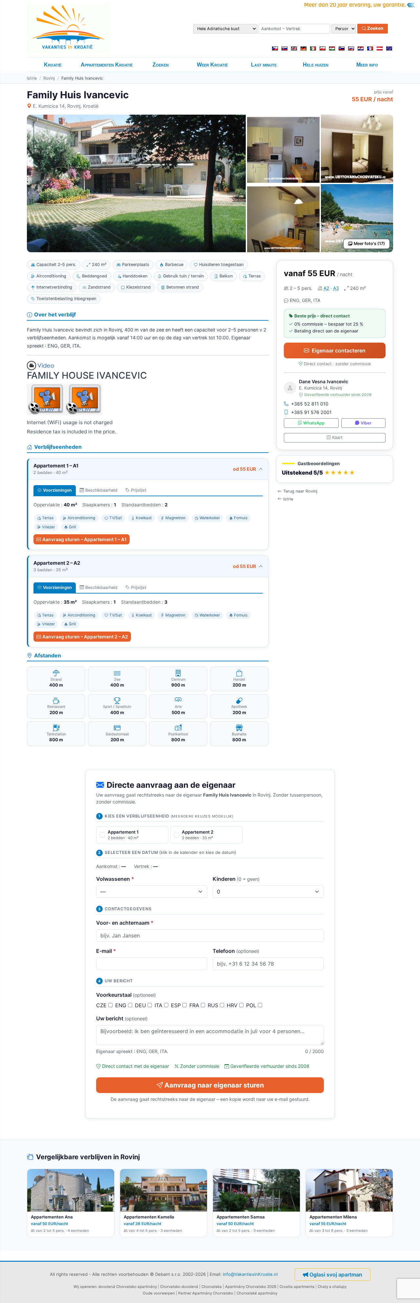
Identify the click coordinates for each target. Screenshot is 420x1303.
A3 (336, 288)
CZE (102, 1005)
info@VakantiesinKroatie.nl (250, 1273)
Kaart (337, 437)
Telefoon (236, 951)
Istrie (32, 78)
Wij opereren (85, 1286)
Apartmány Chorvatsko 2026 (250, 1286)
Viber (366, 423)
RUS (214, 1005)
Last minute (264, 64)
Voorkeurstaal (126, 994)
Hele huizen (315, 64)
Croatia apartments (297, 1286)
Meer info (367, 64)
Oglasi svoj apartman (335, 1274)
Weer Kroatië (212, 64)
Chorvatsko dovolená (179, 1286)
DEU (141, 1005)
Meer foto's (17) (369, 243)
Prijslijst (138, 490)
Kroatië (52, 64)
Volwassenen (115, 879)
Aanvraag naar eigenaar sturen (214, 1085)
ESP (176, 1005)
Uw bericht (122, 1018)
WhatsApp (314, 423)
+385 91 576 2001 (311, 412)
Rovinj (49, 78)
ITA (159, 1005)
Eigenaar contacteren (339, 350)
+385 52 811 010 (309, 403)
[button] (334, 469)
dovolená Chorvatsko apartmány (127, 1286)
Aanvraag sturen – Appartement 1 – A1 (84, 539)
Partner (184, 1293)
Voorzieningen (57, 490)
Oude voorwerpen (159, 1293)
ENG (121, 1005)
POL (252, 1005)
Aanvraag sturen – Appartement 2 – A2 (85, 636)
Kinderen (236, 879)
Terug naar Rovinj (300, 491)
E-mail (106, 951)
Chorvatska (211, 1286)
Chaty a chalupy (332, 1286)
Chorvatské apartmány (257, 1293)
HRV (233, 1005)
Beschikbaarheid (101, 490)
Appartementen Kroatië (107, 64)
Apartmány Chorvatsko (212, 1293)
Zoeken (374, 28)
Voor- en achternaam (125, 922)
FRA (195, 1005)
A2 (326, 288)
